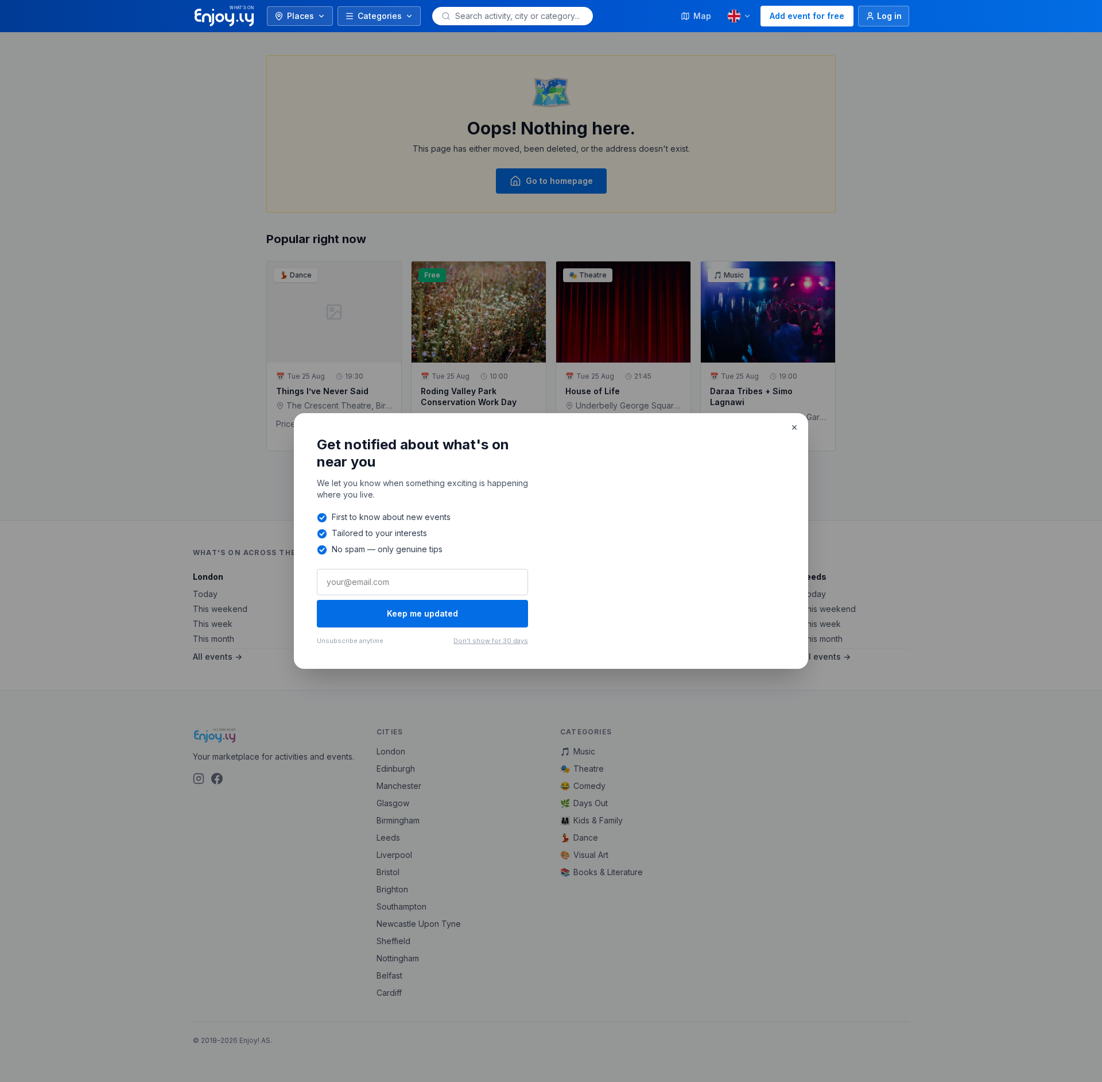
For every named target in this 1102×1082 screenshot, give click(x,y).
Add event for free (807, 16)
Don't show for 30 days (490, 641)
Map (702, 16)
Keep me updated (422, 613)
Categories (380, 16)
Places (300, 16)
